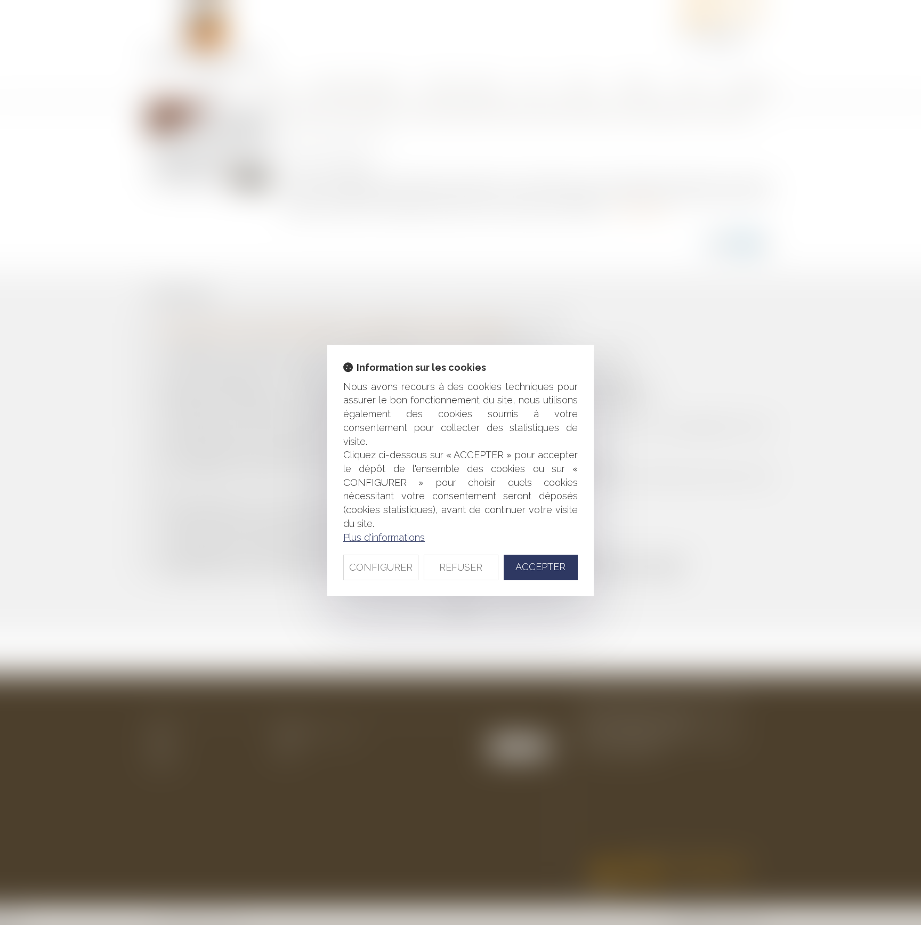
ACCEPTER (540, 566)
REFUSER (460, 567)
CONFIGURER (381, 567)
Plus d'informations (384, 537)
